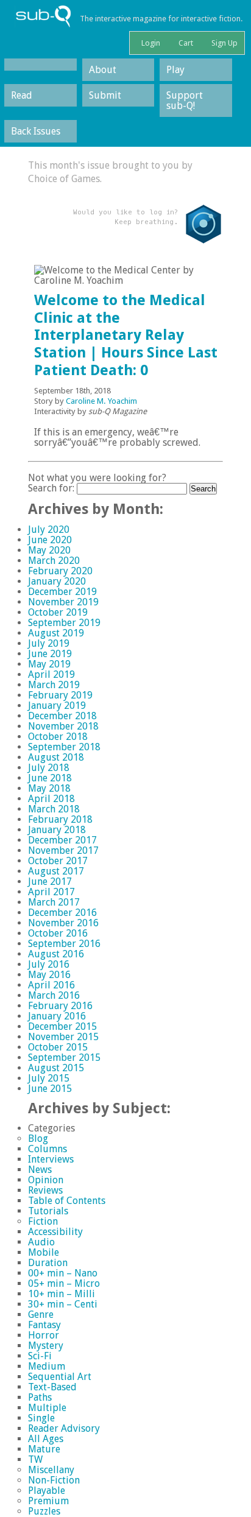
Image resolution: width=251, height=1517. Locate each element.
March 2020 (54, 560)
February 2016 (60, 1006)
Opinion (45, 1180)
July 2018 (48, 767)
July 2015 (48, 1078)
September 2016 (64, 943)
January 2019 (57, 705)
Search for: (51, 488)
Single (41, 1418)
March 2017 (54, 902)
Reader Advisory (64, 1428)
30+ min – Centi (62, 1304)
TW (35, 1459)
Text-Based (52, 1387)
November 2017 (63, 850)
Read (21, 95)
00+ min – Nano (62, 1273)
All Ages (45, 1439)
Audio (41, 1242)
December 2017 (62, 840)
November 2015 (63, 1037)
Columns (47, 1149)
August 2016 (56, 954)
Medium (46, 1366)
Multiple (47, 1407)
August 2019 (56, 633)
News (40, 1169)
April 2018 (51, 798)
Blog (38, 1138)
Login (150, 43)
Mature (44, 1449)
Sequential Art (59, 1376)
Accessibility (55, 1231)
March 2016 (54, 995)
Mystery (45, 1345)
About (102, 70)
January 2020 (57, 581)
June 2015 (50, 1088)
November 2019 (63, 602)
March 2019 (54, 685)
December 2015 (62, 1026)
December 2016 (62, 912)
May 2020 (49, 550)
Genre (41, 1314)
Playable (46, 1490)
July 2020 (48, 529)
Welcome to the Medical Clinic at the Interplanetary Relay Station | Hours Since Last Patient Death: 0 (125, 335)
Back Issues (35, 131)
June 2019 (50, 654)
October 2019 (58, 612)
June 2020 (50, 540)
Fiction (43, 1221)
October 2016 (58, 933)
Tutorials (48, 1211)
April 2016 (51, 985)
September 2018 (64, 747)
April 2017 (51, 892)
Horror (43, 1335)
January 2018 (57, 830)
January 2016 (57, 1016)
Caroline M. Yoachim (101, 401)
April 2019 (51, 674)
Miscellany (51, 1470)
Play (175, 70)
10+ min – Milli (61, 1294)
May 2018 (49, 788)
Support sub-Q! (184, 100)
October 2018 (58, 736)
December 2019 (62, 591)
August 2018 (56, 757)
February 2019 (60, 695)
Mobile (43, 1252)
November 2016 (63, 923)
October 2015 (58, 1047)
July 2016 (48, 964)
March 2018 (54, 809)
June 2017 (50, 881)
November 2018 (63, 726)
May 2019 (49, 664)
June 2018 (50, 778)
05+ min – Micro (64, 1283)
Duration (48, 1263)
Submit (105, 95)
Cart (185, 43)
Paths (40, 1397)
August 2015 (56, 1068)
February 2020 (60, 571)
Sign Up (224, 43)
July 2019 (48, 643)
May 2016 (49, 974)
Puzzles (44, 1511)
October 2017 (58, 861)
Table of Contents (66, 1200)
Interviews (51, 1159)
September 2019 (64, 622)
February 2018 (60, 819)
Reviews (45, 1190)
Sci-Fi (40, 1356)
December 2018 (62, 716)
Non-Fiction (54, 1480)
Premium (48, 1501)
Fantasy (44, 1325)
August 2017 (56, 871)
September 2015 (64, 1057)
